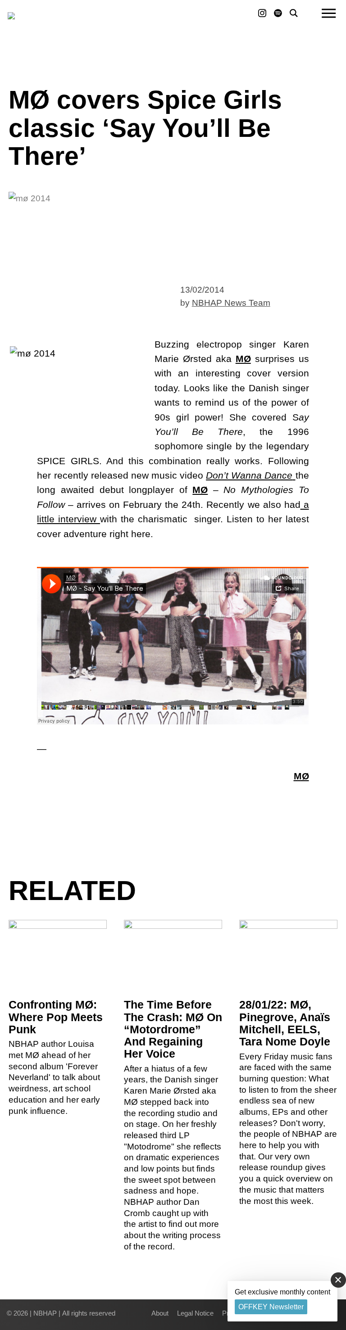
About (159, 1313)
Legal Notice (195, 1313)
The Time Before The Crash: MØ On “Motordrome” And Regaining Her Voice (173, 1029)
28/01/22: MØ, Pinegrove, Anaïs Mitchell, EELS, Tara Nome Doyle (284, 1023)
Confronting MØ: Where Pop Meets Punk (56, 1017)
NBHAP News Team (231, 303)
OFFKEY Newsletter (271, 1307)
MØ (243, 358)
